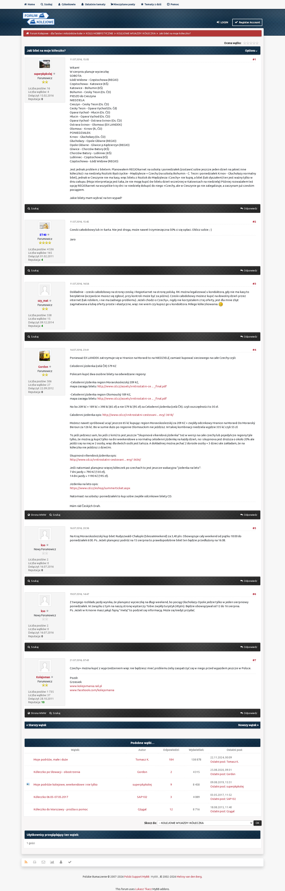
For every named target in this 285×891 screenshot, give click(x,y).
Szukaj (48, 4)
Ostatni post (217, 761)
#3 (254, 283)
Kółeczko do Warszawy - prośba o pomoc (61, 809)
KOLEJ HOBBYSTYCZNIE (99, 33)
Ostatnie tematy (94, 4)
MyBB (154, 876)
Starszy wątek (37, 725)
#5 (254, 528)
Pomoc (174, 4)
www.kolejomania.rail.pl (86, 686)
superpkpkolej (43, 73)
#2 (254, 221)
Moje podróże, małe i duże (51, 759)
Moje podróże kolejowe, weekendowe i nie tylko (66, 784)
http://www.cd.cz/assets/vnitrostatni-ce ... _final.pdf (132, 386)
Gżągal (142, 809)
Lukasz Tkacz (143, 889)
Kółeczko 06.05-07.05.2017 (51, 797)
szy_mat (43, 300)
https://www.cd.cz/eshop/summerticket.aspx (100, 488)
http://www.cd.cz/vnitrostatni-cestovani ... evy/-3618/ (138, 414)
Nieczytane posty (124, 4)
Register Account (249, 22)
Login (224, 22)
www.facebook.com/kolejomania (92, 690)
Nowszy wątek (247, 725)
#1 (254, 59)
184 (171, 759)
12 (171, 809)
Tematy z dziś (152, 4)
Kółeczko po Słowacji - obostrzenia (57, 772)
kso (43, 545)
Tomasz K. (142, 759)
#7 (254, 660)
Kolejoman (43, 677)
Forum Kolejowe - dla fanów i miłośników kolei (56, 33)
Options (250, 50)
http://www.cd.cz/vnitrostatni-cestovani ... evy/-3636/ (105, 459)
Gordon (43, 366)
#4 (254, 349)
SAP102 (142, 797)
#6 (254, 594)
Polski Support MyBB (136, 876)
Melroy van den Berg (189, 876)
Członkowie (68, 4)
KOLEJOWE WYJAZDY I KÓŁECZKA (136, 33)
